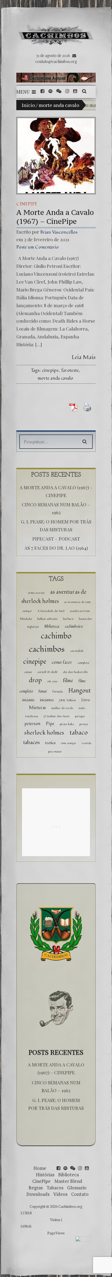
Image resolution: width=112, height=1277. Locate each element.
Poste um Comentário (37, 247)
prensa (83, 724)
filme (68, 680)
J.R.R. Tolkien (67, 700)
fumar (43, 691)
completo (83, 663)
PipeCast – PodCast (56, 539)
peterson (32, 724)
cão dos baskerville (75, 672)
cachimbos (47, 649)
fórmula (57, 692)
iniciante (28, 700)
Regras (36, 1187)
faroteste (70, 370)
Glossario (76, 1187)
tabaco (79, 732)
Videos (60, 1194)
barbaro (68, 619)
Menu (23, 92)
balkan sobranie (47, 619)
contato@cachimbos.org (56, 61)
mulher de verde (62, 708)
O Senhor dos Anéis (56, 716)
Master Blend (68, 1181)
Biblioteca (51, 626)
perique (80, 716)
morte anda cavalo (55, 378)
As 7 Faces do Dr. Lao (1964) (56, 548)
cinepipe (50, 370)
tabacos (31, 742)
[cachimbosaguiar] (56, 77)
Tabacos (54, 1187)
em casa (52, 681)
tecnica (50, 742)
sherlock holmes (44, 733)
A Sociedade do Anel (51, 611)
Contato (80, 1194)
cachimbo (56, 636)
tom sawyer (68, 743)
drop (35, 680)
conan (28, 672)
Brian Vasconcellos (58, 232)
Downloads (37, 1194)
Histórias (45, 1174)
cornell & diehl (47, 672)
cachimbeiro (74, 626)
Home (39, 1168)
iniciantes (47, 700)
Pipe (50, 724)
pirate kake (67, 724)
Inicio (28, 105)
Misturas (37, 708)
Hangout (79, 691)
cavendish (76, 651)
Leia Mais (84, 357)
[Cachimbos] (56, 34)
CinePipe (26, 204)
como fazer (62, 662)
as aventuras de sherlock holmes (53, 596)
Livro (85, 700)
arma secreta (36, 593)
